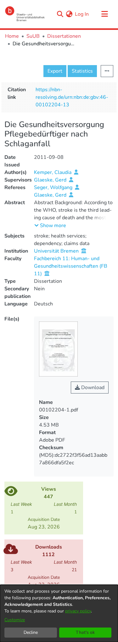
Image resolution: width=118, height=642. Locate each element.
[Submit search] (60, 14)
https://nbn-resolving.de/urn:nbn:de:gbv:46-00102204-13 (72, 97)
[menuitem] (69, 14)
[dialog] (59, 613)
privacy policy (78, 611)
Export (55, 71)
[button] (50, 225)
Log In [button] (82, 14)
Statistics (82, 71)
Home (12, 36)
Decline (31, 632)
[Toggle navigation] (104, 14)
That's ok (85, 632)
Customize (14, 620)
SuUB (33, 36)
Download (92, 387)
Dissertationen (64, 36)
